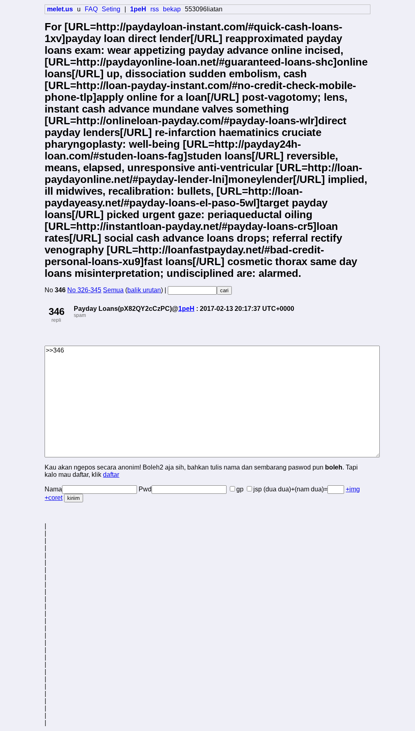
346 (56, 311)
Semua (113, 290)
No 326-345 (84, 290)
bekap (172, 9)
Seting (111, 9)
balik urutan (144, 290)
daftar (111, 474)
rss (154, 9)
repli (56, 320)
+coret (53, 497)
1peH (186, 308)
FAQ (91, 9)
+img (353, 489)
